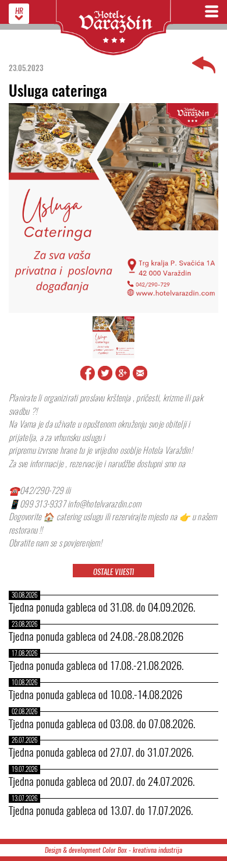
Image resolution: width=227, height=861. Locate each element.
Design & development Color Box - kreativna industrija (113, 850)
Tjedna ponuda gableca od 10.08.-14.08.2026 (95, 694)
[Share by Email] (140, 378)
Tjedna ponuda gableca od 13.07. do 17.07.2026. (101, 810)
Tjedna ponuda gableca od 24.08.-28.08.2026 (96, 636)
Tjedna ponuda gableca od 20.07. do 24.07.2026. (101, 781)
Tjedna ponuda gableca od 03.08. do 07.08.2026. (102, 723)
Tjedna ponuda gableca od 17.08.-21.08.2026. (96, 665)
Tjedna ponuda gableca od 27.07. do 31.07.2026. (101, 752)
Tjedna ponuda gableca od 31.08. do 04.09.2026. (102, 607)
